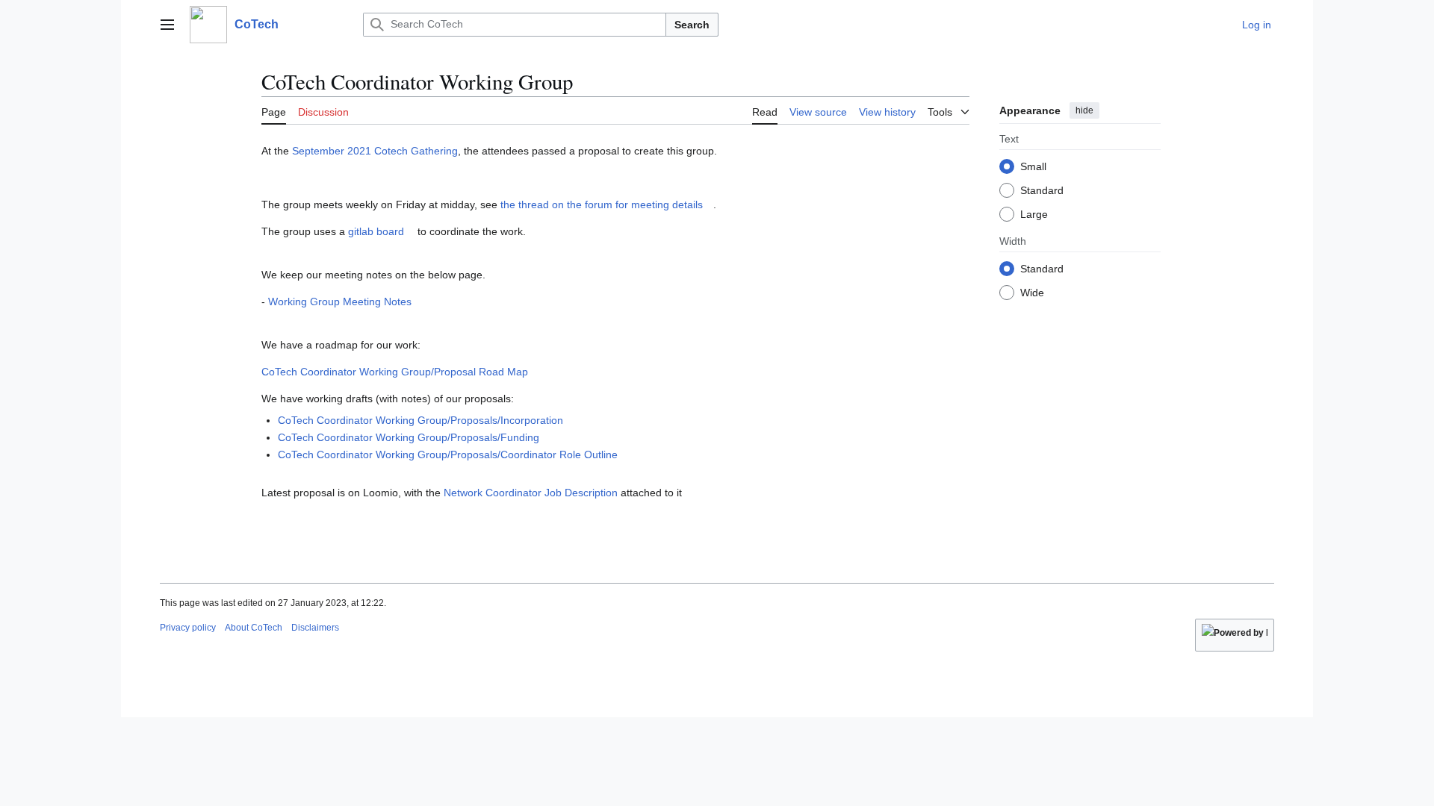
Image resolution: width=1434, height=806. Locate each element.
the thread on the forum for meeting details (601, 204)
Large (1034, 214)
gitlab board (376, 231)
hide (1084, 110)
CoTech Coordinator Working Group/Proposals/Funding (408, 437)
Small (1033, 166)
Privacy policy (188, 627)
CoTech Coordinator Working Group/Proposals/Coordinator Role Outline (448, 454)
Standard (1042, 190)
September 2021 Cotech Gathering (375, 151)
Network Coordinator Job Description (531, 493)
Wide (1032, 293)
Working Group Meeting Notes (340, 301)
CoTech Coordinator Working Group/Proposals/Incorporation (420, 420)
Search (692, 25)
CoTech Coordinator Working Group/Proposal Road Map (394, 372)
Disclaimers (315, 627)
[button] (167, 25)
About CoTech (253, 627)
